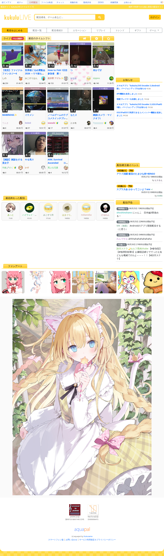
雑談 (12, 133)
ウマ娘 (35, 44)
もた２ (73, 114)
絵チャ (20, 2)
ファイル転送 (47, 2)
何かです (97, 70)
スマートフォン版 (56, 539)
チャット (60, 2)
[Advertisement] (58, 185)
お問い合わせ (71, 539)
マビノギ (12, 88)
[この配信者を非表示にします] (22, 83)
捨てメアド (6, 2)
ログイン (154, 17)
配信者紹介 (57, 30)
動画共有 (87, 2)
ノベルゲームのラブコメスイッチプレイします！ (58, 118)
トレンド (119, 30)
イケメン (29, 114)
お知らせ (127, 2)
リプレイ (100, 30)
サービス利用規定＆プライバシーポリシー (97, 539)
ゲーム (153, 30)
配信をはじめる (15, 30)
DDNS (101, 2)
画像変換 (114, 2)
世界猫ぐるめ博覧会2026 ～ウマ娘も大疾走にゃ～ (35, 73)
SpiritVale (103, 44)
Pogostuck (35, 88)
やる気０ (29, 159)
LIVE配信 (33, 2)
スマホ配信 (80, 44)
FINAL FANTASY (12, 44)
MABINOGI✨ (9, 114)
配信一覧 (37, 30)
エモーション (79, 30)
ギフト (138, 30)
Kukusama (88, 536)
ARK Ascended (58, 133)
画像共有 (74, 2)
